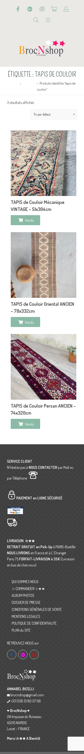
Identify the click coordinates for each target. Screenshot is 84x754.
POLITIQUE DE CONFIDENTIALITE (34, 623)
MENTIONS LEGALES (26, 616)
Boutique (29, 83)
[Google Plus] (30, 9)
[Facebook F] (18, 9)
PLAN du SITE (21, 630)
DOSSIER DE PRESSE (26, 602)
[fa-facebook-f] (11, 654)
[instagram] (34, 654)
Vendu (29, 220)
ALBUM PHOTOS (23, 595)
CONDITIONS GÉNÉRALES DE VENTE (37, 609)
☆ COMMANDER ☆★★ (28, 588)
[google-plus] (23, 654)
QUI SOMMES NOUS (25, 581)
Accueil (13, 83)
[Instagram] (42, 9)
